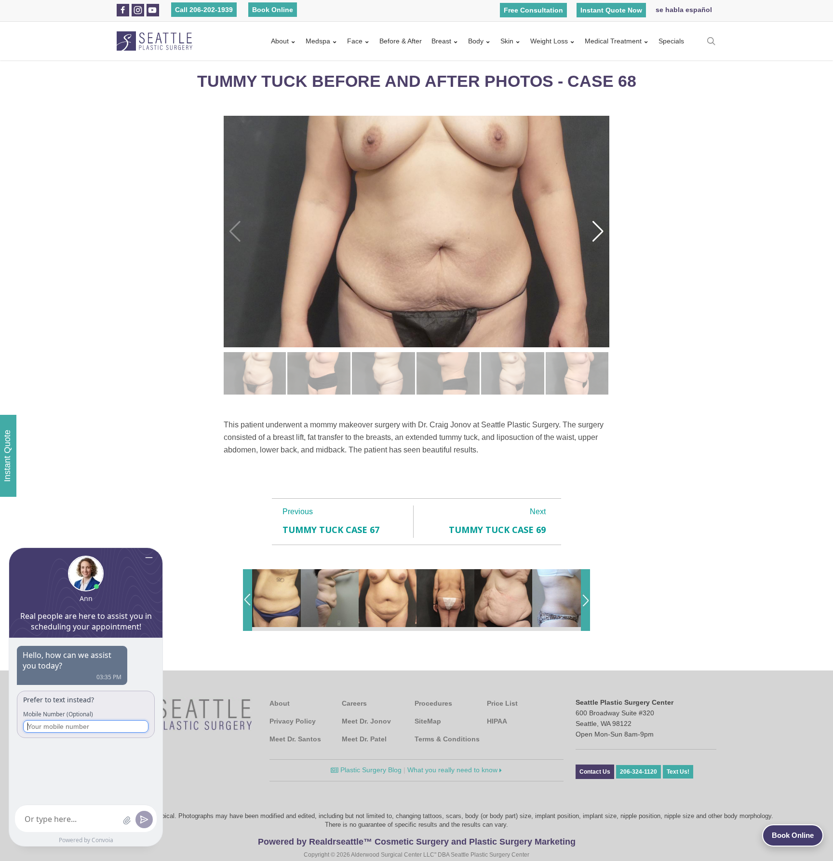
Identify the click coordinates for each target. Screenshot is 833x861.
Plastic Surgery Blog (370, 770)
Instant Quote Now (611, 10)
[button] (598, 231)
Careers (354, 703)
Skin (506, 41)
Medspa (318, 41)
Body (476, 41)
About (280, 41)
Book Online (272, 10)
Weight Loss (549, 41)
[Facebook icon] (123, 10)
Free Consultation (533, 10)
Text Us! (678, 771)
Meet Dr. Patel (364, 739)
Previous (297, 511)
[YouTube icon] (152, 10)
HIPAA (497, 721)
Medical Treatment (613, 41)
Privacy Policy (292, 721)
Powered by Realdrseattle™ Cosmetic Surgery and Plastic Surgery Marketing (417, 842)
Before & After (400, 41)
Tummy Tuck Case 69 (497, 529)
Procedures (433, 703)
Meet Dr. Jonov (366, 721)
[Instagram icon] (138, 10)
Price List (502, 703)
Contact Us (594, 771)
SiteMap (428, 721)
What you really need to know (453, 770)
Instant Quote (7, 456)
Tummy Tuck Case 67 (330, 529)
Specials (671, 41)
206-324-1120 (638, 771)
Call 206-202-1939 (204, 10)
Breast (441, 41)
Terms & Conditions (447, 739)
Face (355, 41)
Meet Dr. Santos (295, 739)
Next (538, 511)
